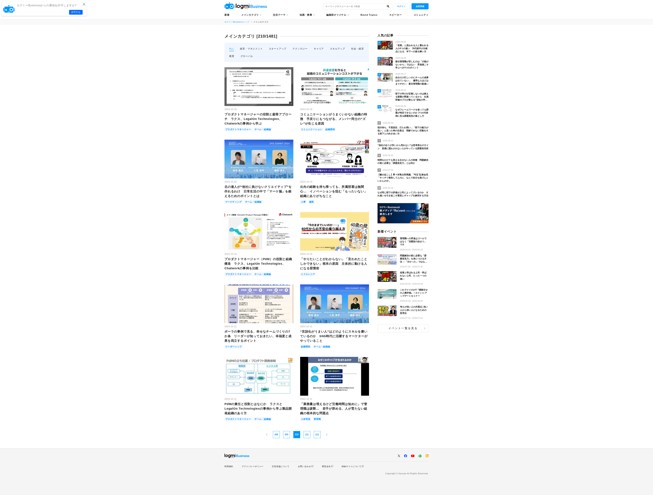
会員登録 (420, 6)
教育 (231, 56)
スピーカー (395, 14)
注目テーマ (279, 14)
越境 (311, 202)
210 (296, 434)
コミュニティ (421, 14)
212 (317, 434)
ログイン (401, 6)
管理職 (317, 419)
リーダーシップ (233, 346)
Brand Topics (369, 14)
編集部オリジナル (336, 14)
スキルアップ (337, 48)
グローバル (246, 56)
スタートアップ (278, 48)
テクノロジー (300, 48)
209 (286, 434)
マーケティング (233, 202)
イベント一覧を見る (403, 328)
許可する (75, 12)
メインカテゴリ (250, 14)
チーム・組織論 (263, 129)
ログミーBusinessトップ (236, 22)
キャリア (319, 48)
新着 (226, 14)
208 (276, 434)
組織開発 (330, 129)
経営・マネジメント (251, 48)
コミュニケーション (311, 129)
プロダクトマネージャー (238, 129)
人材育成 (305, 419)
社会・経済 (357, 48)
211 (307, 434)
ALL (231, 48)
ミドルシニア (308, 274)
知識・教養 (306, 14)
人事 (303, 202)
